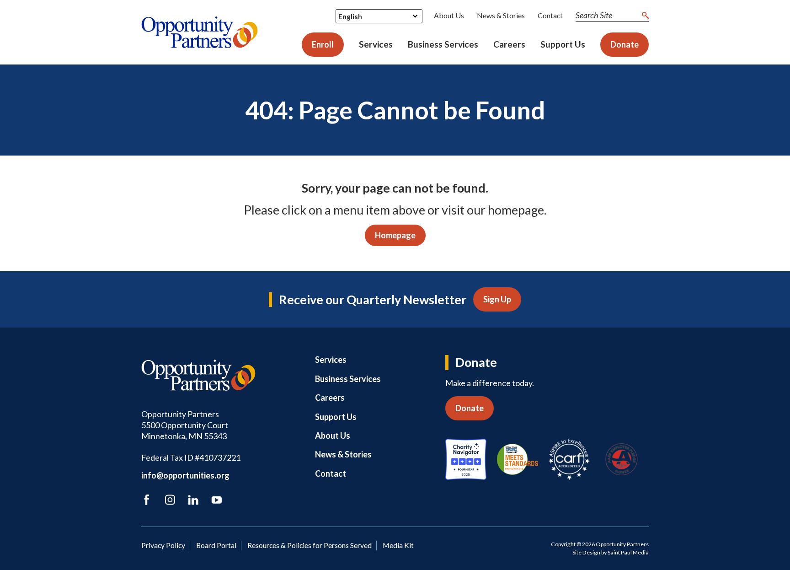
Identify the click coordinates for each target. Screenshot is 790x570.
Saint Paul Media (628, 552)
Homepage (395, 235)
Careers (509, 44)
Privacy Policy (163, 545)
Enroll (323, 44)
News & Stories (501, 15)
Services (376, 44)
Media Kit (398, 545)
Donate (624, 44)
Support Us (562, 44)
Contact (550, 15)
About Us (449, 15)
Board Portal (216, 545)
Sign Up (497, 299)
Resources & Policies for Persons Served (309, 545)
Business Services (443, 44)
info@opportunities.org (185, 475)
